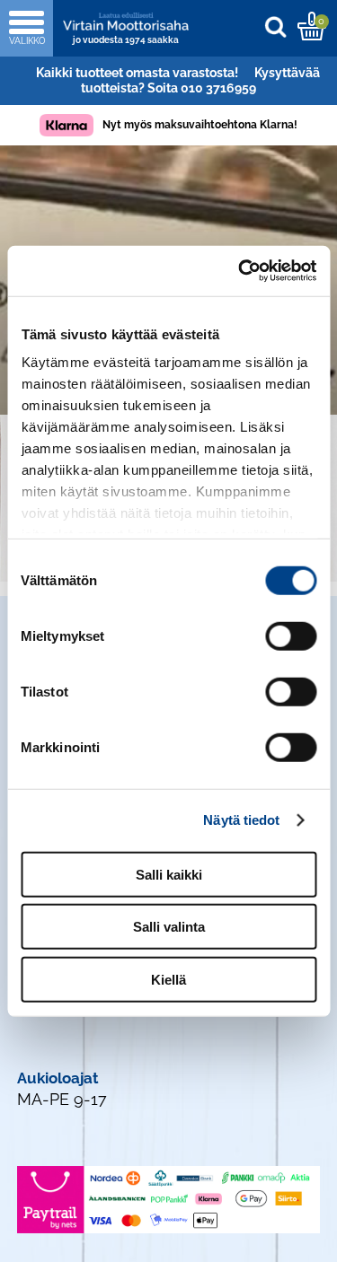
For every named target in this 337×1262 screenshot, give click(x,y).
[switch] (290, 635)
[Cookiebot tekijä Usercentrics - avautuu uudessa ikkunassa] (240, 271)
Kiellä (168, 978)
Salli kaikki (169, 873)
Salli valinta (169, 926)
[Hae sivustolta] (280, 26)
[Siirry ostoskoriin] (311, 26)
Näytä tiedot (241, 820)
